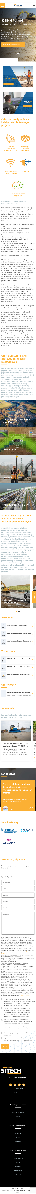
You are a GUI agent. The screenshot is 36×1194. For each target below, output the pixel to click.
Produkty (18, 1133)
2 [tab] (19, 611)
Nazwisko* (6, 895)
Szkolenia (18, 1141)
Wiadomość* (6, 914)
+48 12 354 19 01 (18, 1089)
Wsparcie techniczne (18, 1112)
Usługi (18, 1137)
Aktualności (18, 1166)
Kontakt (18, 1116)
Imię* (4, 889)
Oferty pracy (18, 1171)
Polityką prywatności (27, 995)
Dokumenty (18, 1175)
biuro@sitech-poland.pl (18, 1093)
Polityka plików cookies (19, 1190)
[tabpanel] (15, 593)
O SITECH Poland (18, 1158)
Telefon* (5, 901)
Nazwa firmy (6, 882)
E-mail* (5, 908)
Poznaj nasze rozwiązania (11, 45)
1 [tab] (16, 611)
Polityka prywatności (7, 1190)
